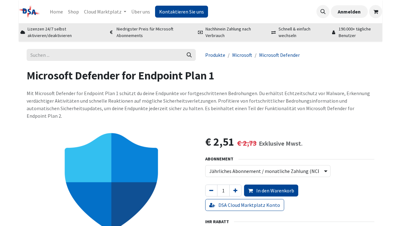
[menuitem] (56, 11)
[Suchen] (189, 55)
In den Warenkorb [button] (274, 190)
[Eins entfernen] (211, 190)
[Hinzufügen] (235, 190)
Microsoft (242, 55)
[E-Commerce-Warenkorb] (375, 11)
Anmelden (349, 11)
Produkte (215, 55)
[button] (323, 11)
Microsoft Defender (279, 55)
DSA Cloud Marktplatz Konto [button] (248, 205)
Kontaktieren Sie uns (181, 11)
